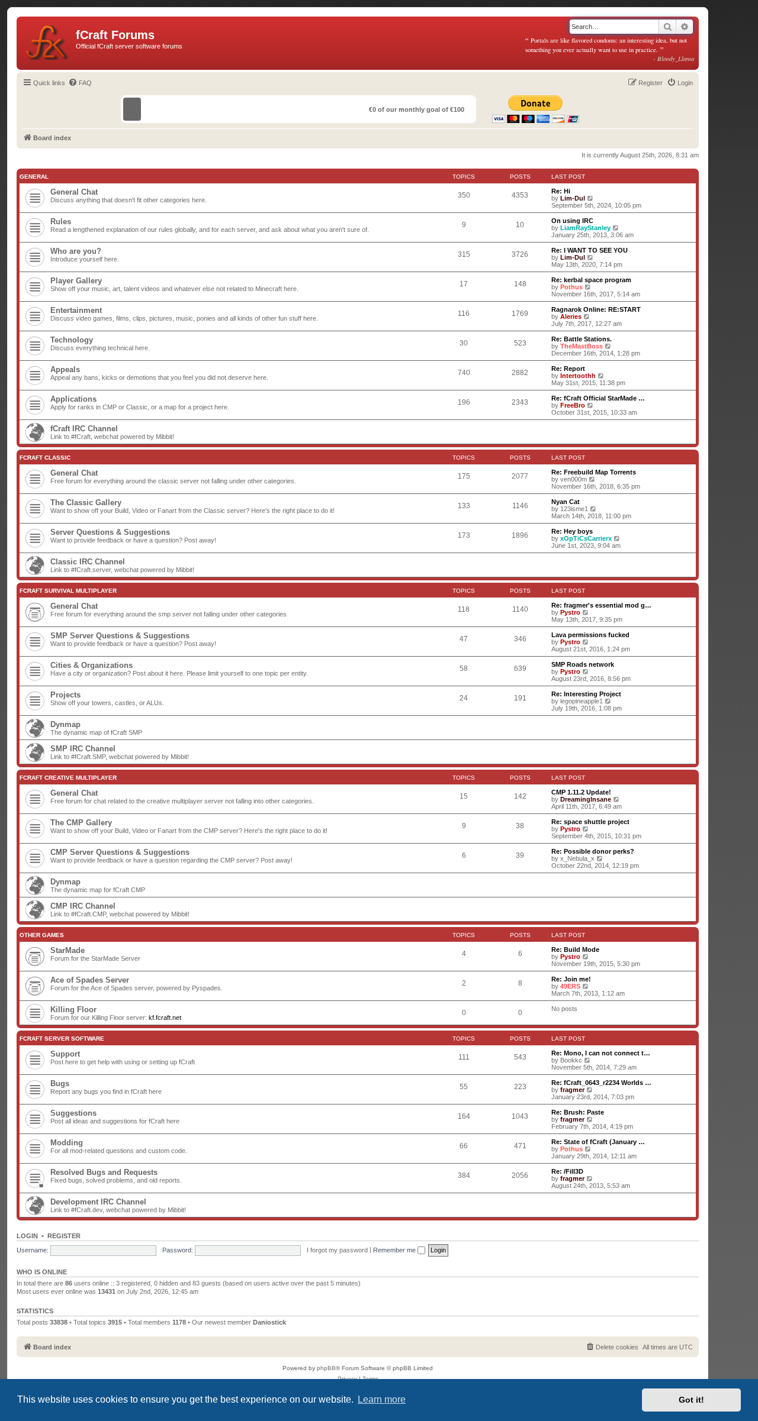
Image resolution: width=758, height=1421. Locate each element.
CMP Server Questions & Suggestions (120, 852)
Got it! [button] (691, 1399)
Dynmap (65, 724)
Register (64, 1235)
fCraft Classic (45, 457)
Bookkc (571, 1060)
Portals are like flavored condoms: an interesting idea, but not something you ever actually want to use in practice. (610, 49)
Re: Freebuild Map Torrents (593, 472)
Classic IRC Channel (87, 561)
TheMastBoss (581, 346)
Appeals (65, 369)
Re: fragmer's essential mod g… (601, 605)
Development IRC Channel (98, 1201)
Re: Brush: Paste (577, 1112)
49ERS (570, 986)
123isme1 (574, 508)
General (34, 176)
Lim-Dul (572, 198)
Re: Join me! (571, 979)
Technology (71, 339)
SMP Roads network (582, 664)
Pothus (571, 286)
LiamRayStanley (585, 227)
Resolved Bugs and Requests (104, 1172)
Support (65, 1053)
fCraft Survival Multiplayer (68, 590)
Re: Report (568, 368)
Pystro (570, 612)
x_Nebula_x (577, 858)
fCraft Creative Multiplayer (68, 777)
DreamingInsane (585, 799)
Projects (65, 694)
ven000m (573, 479)
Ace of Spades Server (89, 980)
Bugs (59, 1083)
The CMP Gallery (81, 822)
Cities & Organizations (91, 665)
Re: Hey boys (572, 531)
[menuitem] (80, 83)
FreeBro (572, 405)
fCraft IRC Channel (84, 428)
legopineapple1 (581, 701)
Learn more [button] (382, 1399)
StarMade (67, 950)
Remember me (395, 1250)
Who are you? (75, 251)
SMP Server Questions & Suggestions (120, 635)
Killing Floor (73, 1009)
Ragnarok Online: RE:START (596, 309)
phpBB (326, 1368)
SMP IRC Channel (82, 748)
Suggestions (73, 1113)
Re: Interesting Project (586, 693)
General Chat (74, 192)
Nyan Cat (565, 501)
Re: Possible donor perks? (592, 851)
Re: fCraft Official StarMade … (598, 398)
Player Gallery (76, 280)
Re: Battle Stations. (581, 339)
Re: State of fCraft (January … (598, 1141)
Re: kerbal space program (591, 279)
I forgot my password (337, 1250)
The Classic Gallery (85, 502)
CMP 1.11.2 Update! (581, 792)
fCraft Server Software (62, 1038)
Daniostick (269, 1322)
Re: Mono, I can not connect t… (600, 1053)
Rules (60, 221)
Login (27, 1235)
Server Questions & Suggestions (110, 532)
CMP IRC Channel (82, 906)
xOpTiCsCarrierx (586, 538)
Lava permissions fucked (590, 634)
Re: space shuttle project (590, 821)
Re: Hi (560, 191)
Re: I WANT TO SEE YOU (589, 250)
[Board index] (48, 40)
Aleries (571, 316)
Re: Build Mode (575, 949)
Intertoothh (578, 375)
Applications (73, 399)
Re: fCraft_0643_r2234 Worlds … (601, 1082)
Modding (66, 1142)
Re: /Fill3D (567, 1171)
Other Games (42, 935)
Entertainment (76, 310)
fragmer (572, 1089)
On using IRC (572, 220)
